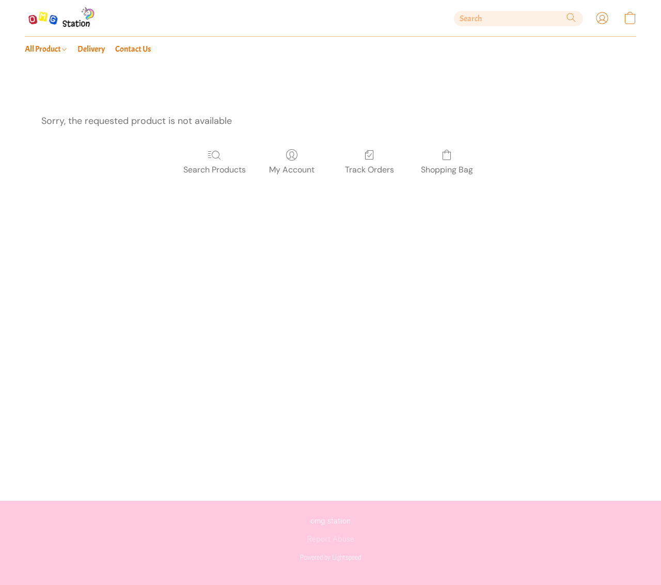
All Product (43, 49)
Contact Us (133, 49)
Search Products (214, 169)
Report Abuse (330, 539)
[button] (62, 18)
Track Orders (369, 169)
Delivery (91, 49)
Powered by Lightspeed (330, 557)
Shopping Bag (447, 169)
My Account (291, 169)
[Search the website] (571, 17)
